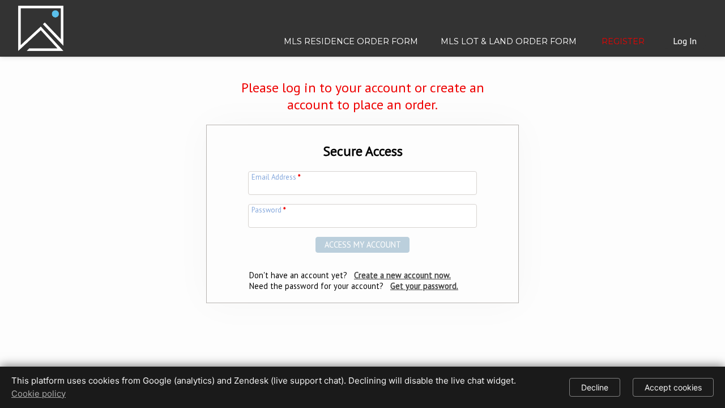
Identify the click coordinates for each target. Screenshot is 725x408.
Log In (685, 40)
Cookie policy (38, 393)
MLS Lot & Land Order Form (509, 41)
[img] (40, 24)
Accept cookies (673, 387)
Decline (594, 387)
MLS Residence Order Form (351, 41)
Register (623, 41)
